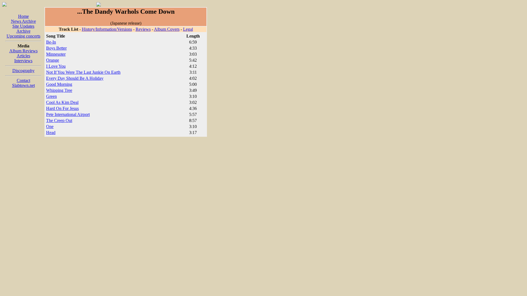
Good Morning (59, 84)
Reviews (143, 29)
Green (51, 96)
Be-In (51, 42)
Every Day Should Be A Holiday (74, 78)
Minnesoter (56, 54)
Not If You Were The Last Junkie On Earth (83, 72)
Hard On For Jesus (62, 108)
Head (50, 132)
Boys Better (56, 48)
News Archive (23, 21)
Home (23, 16)
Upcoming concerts (23, 36)
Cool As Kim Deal (62, 102)
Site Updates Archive (23, 28)
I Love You (56, 66)
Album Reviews (23, 51)
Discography (23, 70)
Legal (188, 29)
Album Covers (167, 29)
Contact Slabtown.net (23, 83)
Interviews (23, 60)
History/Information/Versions (107, 29)
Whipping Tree (59, 90)
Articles (23, 55)
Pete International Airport (68, 114)
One (50, 126)
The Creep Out (59, 120)
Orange (52, 60)
